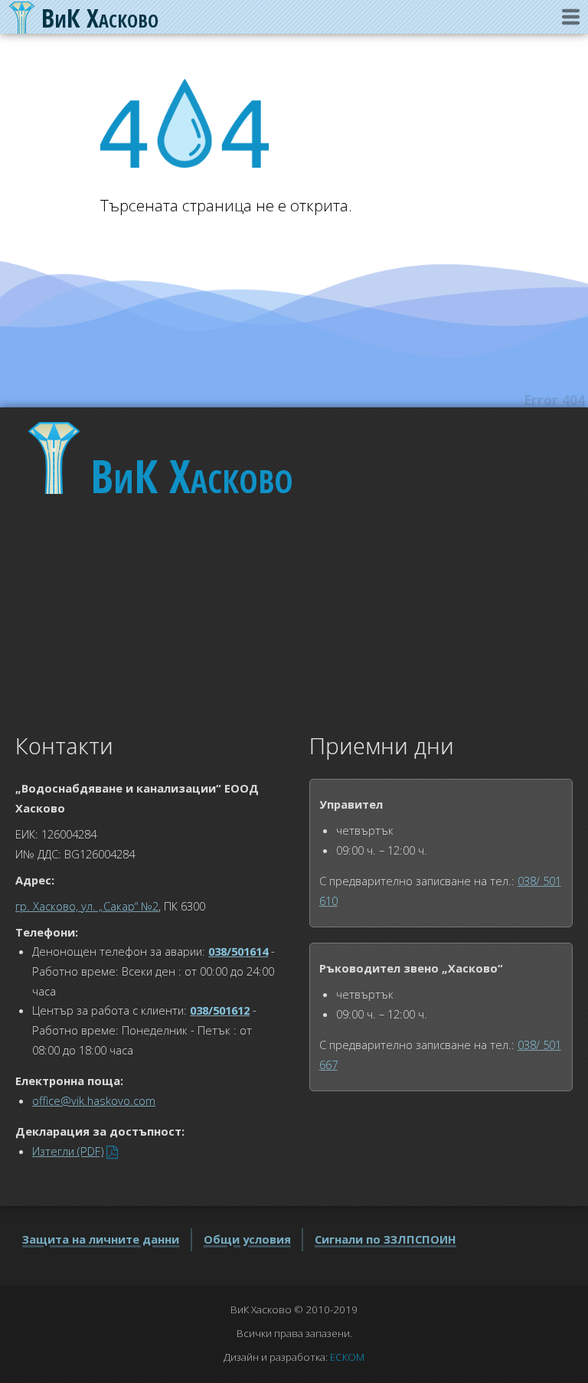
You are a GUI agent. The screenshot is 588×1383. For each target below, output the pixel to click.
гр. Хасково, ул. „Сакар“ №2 (86, 906)
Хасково (191, 475)
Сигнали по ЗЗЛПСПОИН (385, 1239)
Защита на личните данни (100, 1239)
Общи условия (247, 1239)
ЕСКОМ (347, 1357)
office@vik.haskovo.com (93, 1100)
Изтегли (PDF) (67, 1151)
